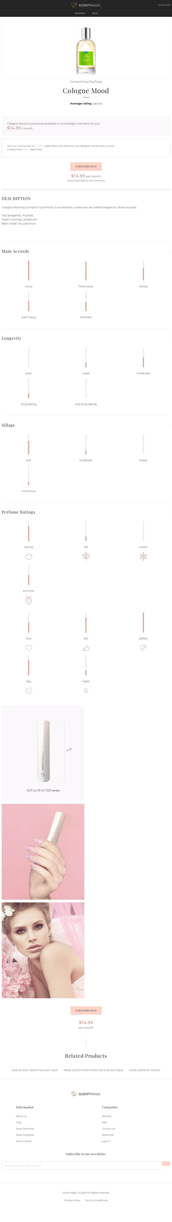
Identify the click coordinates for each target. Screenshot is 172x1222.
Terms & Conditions (96, 1200)
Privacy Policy (72, 1200)
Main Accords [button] (15, 251)
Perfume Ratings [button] (18, 511)
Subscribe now (86, 166)
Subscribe (108, 1134)
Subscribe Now (86, 1010)
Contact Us (108, 1128)
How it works (23, 1141)
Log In (105, 1141)
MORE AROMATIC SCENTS (144, 1070)
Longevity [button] (12, 338)
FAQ (18, 1122)
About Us (21, 1116)
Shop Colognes (25, 1134)
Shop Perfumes (25, 1128)
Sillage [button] (8, 425)
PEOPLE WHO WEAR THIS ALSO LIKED (35, 1070)
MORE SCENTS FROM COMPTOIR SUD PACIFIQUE (93, 1070)
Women (80, 13)
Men (95, 13)
